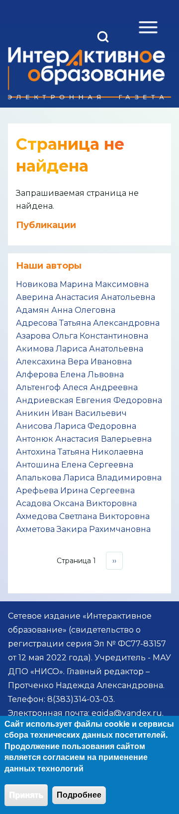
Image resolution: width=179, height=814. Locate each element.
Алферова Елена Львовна (70, 374)
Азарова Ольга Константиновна (82, 336)
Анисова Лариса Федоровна (76, 426)
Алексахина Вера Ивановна (74, 361)
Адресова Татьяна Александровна (88, 323)
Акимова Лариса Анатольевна (79, 348)
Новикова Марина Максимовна (82, 284)
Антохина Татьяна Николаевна (79, 452)
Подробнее (79, 795)
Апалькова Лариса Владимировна (89, 477)
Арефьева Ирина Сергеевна (75, 490)
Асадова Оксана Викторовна (76, 503)
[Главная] (86, 73)
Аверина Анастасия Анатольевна (85, 297)
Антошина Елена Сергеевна (74, 464)
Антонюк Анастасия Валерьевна (84, 439)
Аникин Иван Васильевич (71, 413)
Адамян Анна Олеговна (65, 310)
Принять (26, 795)
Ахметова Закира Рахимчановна (83, 529)
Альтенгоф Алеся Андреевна (77, 387)
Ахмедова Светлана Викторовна (83, 516)
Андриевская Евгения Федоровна (89, 400)
